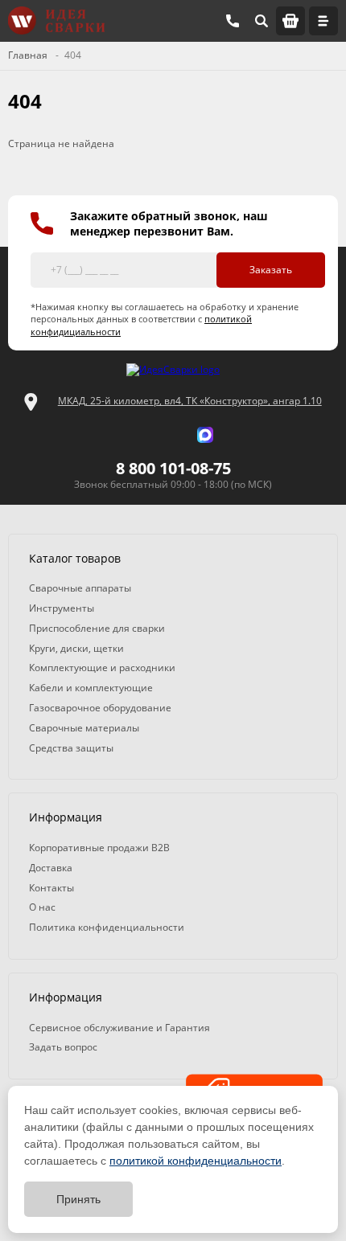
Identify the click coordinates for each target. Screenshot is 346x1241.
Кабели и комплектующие (91, 687)
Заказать (270, 269)
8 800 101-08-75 (173, 468)
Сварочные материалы (84, 728)
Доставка (50, 867)
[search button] (261, 20)
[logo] (173, 370)
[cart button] (290, 20)
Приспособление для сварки (97, 628)
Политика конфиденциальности (106, 927)
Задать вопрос (63, 1047)
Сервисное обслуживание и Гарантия (119, 1027)
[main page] (56, 20)
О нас (42, 907)
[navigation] (323, 20)
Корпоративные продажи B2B (99, 847)
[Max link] (205, 435)
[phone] (232, 20)
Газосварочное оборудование (100, 708)
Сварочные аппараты (80, 588)
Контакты (51, 888)
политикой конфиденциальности (195, 1160)
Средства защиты (71, 748)
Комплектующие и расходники (102, 667)
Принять (78, 1199)
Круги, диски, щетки (76, 648)
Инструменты (61, 608)
